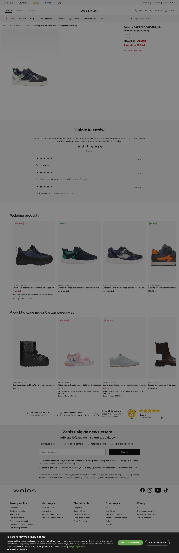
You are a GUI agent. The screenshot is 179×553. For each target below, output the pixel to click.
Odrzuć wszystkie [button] (157, 542)
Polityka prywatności (77, 546)
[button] (60, 549)
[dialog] (89, 276)
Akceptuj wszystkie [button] (130, 542)
